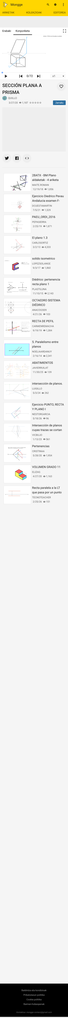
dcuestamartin (42, 205)
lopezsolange (41, 263)
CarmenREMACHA (43, 326)
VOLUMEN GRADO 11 (46, 467)
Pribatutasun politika (34, 995)
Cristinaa (38, 451)
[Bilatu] (48, 4)
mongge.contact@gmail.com (39, 1012)
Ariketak (8, 12)
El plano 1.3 (40, 238)
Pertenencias (41, 446)
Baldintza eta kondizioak (34, 990)
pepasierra (39, 222)
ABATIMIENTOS (42, 363)
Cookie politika (34, 999)
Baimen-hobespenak (34, 1004)
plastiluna (39, 289)
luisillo (37, 388)
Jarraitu (59, 102)
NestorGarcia (41, 414)
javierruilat (40, 367)
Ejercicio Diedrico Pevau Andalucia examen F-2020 (48, 200)
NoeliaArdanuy (42, 351)
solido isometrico (43, 258)
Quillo (12, 98)
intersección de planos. (47, 383)
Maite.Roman (40, 185)
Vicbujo (37, 435)
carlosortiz (40, 242)
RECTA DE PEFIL (43, 321)
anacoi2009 (39, 310)
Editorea (60, 12)
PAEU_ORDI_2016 (43, 217)
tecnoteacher (41, 497)
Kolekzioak (34, 12)
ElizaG (36, 472)
